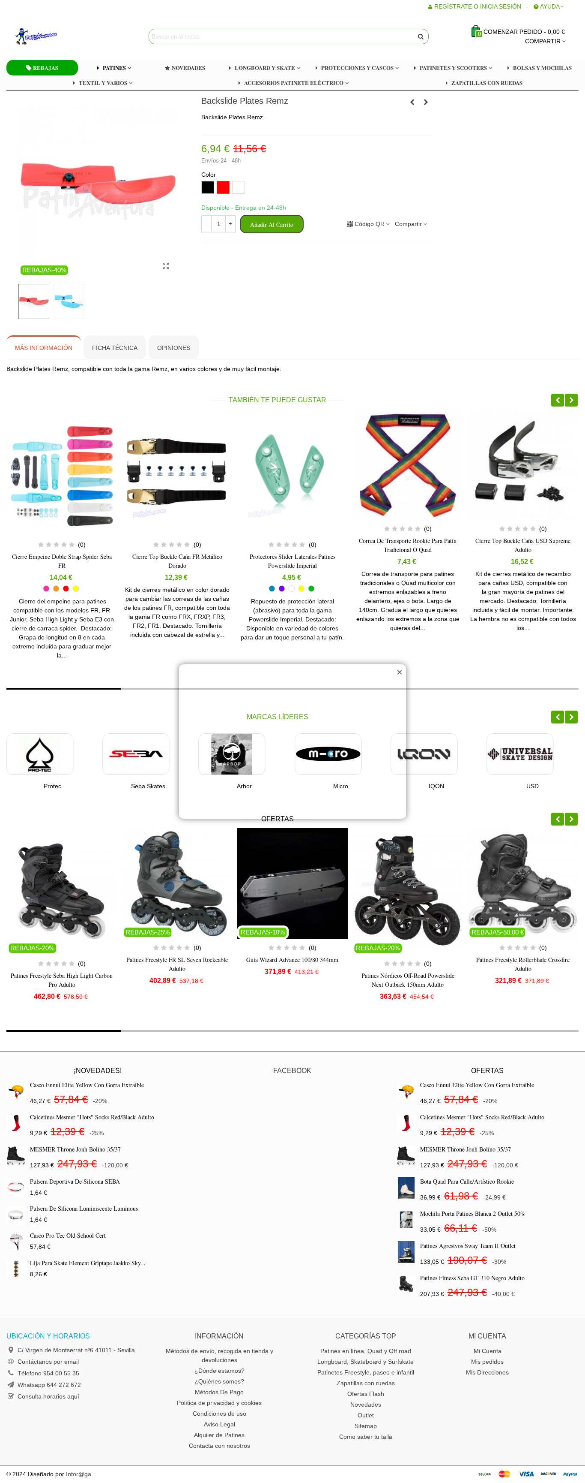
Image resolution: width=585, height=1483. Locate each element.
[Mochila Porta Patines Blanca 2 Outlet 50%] (406, 1220)
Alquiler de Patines (219, 1435)
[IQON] (424, 754)
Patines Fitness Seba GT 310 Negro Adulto (472, 1278)
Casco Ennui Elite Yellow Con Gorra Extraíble (87, 1085)
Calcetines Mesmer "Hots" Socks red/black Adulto (92, 1117)
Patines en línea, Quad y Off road (365, 1350)
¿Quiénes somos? (219, 1381)
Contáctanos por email (48, 1361)
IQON (436, 786)
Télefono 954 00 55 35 (48, 1373)
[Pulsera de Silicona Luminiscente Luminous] (16, 1215)
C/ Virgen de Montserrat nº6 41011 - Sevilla (76, 1350)
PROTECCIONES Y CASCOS (357, 67)
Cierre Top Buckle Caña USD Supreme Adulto (407, 545)
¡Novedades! (98, 1070)
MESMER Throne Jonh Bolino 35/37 (75, 1149)
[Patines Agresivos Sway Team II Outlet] (406, 1252)
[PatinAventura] (62, 36)
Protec (52, 786)
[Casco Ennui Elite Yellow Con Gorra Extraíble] (16, 1091)
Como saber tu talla (365, 1436)
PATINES (114, 67)
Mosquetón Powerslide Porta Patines (523, 541)
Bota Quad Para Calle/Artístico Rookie (467, 1181)
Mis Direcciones (487, 1372)
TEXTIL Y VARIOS (103, 82)
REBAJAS (45, 67)
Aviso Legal (219, 1424)
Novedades (365, 1404)
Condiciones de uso (219, 1413)
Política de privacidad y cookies (219, 1402)
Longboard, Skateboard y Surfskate (365, 1361)
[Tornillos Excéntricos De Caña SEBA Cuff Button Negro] (425, 102)
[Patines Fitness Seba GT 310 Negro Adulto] (406, 1284)
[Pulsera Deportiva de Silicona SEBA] (16, 1188)
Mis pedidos (487, 1361)
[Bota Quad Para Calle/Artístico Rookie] (406, 1188)
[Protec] (39, 754)
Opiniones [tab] (173, 347)
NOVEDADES (188, 67)
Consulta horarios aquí (48, 1396)
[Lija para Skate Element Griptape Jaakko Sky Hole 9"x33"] (16, 1269)
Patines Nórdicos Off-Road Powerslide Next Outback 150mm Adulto (292, 980)
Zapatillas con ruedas (366, 1383)
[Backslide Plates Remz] (166, 266)
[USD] (520, 754)
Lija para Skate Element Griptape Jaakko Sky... (88, 1263)
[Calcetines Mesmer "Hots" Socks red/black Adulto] (16, 1123)
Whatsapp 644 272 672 (49, 1384)
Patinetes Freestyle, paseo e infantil (365, 1372)
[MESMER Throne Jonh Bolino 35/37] (16, 1156)
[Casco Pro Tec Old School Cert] (16, 1242)
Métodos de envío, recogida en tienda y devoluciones (219, 1355)
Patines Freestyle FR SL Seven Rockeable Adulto (62, 964)
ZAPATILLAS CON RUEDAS (486, 82)
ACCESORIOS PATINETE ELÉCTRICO (293, 82)
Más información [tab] (43, 347)
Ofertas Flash (365, 1393)
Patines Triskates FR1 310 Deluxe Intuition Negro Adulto (523, 964)
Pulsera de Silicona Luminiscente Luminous (84, 1208)
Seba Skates (148, 786)
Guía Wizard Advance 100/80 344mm (177, 960)
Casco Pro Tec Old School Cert (68, 1235)
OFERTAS (277, 819)
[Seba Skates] (135, 754)
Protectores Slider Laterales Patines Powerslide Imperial (177, 561)
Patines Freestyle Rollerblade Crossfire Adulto (407, 964)
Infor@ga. (79, 1474)
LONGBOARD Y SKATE (265, 67)
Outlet (366, 1415)
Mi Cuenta (487, 1350)
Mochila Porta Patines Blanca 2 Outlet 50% (472, 1213)
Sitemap (366, 1426)
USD (532, 786)
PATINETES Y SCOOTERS (453, 67)
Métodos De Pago (219, 1392)
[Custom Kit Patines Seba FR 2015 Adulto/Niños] (412, 102)
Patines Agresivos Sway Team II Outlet (468, 1246)
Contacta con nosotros (219, 1445)
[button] (557, 400)
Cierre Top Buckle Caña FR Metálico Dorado (62, 561)
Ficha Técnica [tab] (114, 347)
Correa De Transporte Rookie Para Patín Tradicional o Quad (292, 545)
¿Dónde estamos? (219, 1370)
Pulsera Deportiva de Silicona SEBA (75, 1181)
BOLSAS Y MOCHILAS (542, 67)
